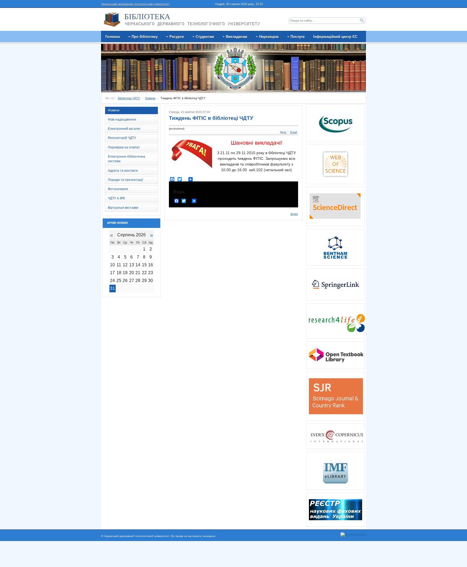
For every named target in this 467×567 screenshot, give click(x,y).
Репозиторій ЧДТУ (122, 138)
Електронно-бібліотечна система (126, 159)
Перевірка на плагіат (124, 147)
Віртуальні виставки (123, 208)
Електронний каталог (124, 129)
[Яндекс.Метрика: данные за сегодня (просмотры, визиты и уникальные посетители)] (353, 534)
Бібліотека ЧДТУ (129, 98)
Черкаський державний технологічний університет (135, 4)
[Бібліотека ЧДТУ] (112, 19)
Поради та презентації (125, 180)
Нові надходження (122, 119)
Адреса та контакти (123, 171)
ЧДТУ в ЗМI (116, 198)
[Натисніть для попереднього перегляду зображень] (192, 153)
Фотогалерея (118, 189)
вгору (294, 213)
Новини (150, 98)
